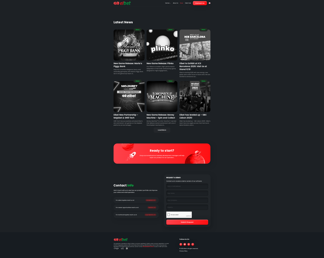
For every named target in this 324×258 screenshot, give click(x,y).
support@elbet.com (150, 214)
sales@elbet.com (150, 200)
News (181, 3)
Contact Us (199, 3)
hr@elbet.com (152, 207)
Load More (162, 130)
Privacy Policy (183, 251)
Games (167, 3)
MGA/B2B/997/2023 (148, 246)
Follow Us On (184, 239)
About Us (175, 3)
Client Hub (188, 3)
